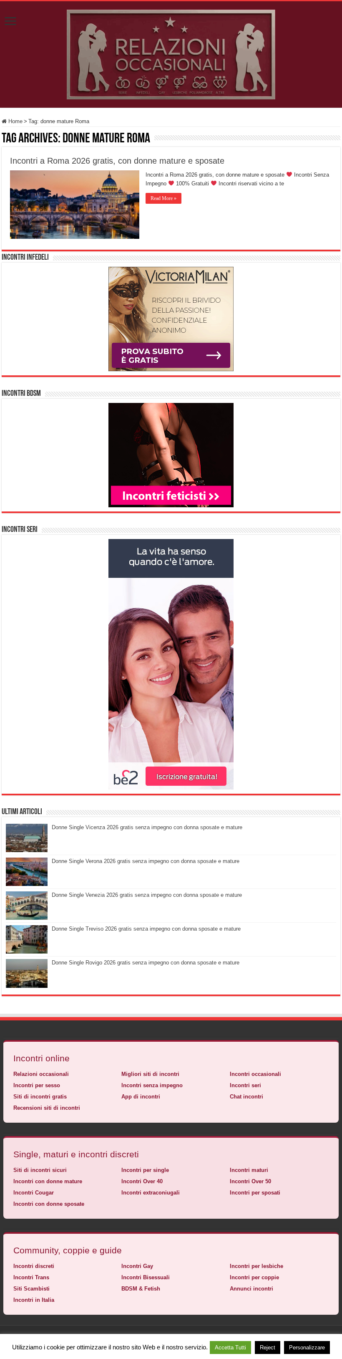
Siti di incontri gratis (40, 1096)
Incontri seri (245, 1085)
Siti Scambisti (31, 1289)
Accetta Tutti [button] (230, 1347)
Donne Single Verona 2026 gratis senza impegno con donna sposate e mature (145, 861)
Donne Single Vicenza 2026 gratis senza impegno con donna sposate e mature (147, 827)
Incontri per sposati (255, 1192)
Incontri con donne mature (47, 1181)
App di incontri (140, 1096)
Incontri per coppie (254, 1277)
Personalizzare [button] (307, 1347)
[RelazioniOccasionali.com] (171, 53)
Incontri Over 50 (250, 1181)
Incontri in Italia (33, 1300)
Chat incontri (246, 1096)
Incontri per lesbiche (256, 1266)
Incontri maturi (249, 1170)
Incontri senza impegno (152, 1085)
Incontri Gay (137, 1266)
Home (15, 121)
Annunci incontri (251, 1289)
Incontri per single (145, 1170)
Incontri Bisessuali (145, 1277)
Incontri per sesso (36, 1085)
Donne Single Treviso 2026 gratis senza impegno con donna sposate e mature (146, 929)
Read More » (163, 198)
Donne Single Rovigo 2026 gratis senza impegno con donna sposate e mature (145, 962)
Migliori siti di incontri (150, 1074)
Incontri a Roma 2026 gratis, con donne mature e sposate (117, 160)
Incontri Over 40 (142, 1181)
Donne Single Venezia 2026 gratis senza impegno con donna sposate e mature (147, 895)
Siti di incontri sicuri (40, 1170)
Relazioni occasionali (41, 1074)
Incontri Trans (31, 1277)
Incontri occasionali (255, 1074)
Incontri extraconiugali (150, 1192)
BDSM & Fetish (140, 1289)
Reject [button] (267, 1347)
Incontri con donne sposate (48, 1204)
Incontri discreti (33, 1266)
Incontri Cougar (33, 1192)
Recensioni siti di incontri (46, 1108)
